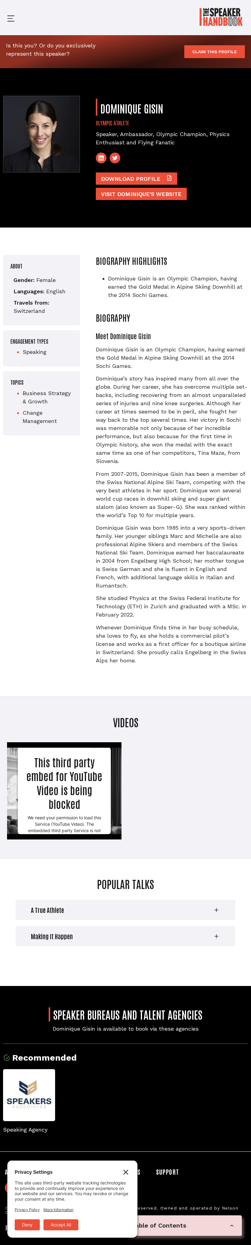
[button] (6, 17)
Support (167, 1172)
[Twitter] (115, 158)
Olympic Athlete (112, 122)
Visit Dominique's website (141, 194)
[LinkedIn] (101, 158)
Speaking (35, 352)
